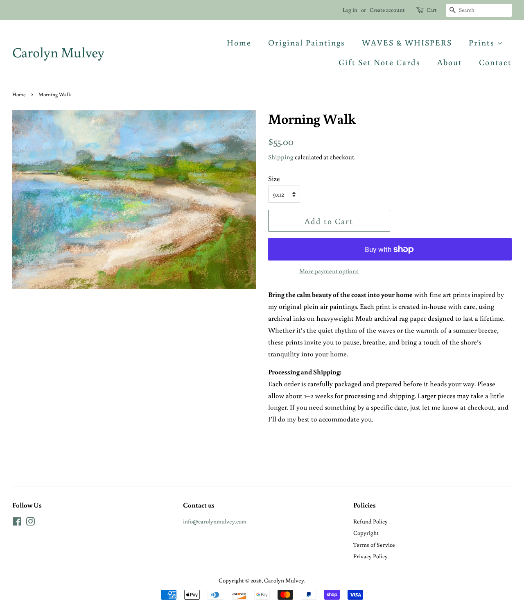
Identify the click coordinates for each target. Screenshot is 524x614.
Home (239, 42)
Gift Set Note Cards (379, 62)
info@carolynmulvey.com (214, 521)
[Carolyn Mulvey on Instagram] (30, 523)
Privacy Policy (370, 556)
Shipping (281, 157)
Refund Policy (370, 521)
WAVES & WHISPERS (407, 42)
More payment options (329, 271)
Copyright (366, 533)
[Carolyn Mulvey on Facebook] (17, 523)
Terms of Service (374, 544)
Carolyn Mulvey (58, 52)
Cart (432, 10)
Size (274, 178)
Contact (495, 62)
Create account (387, 10)
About (449, 62)
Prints (483, 42)
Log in (350, 10)
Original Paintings (306, 42)
